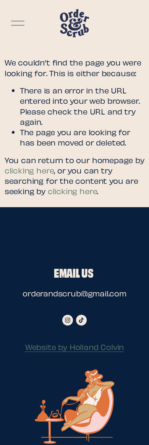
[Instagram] (67, 320)
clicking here (29, 170)
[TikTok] (81, 320)
